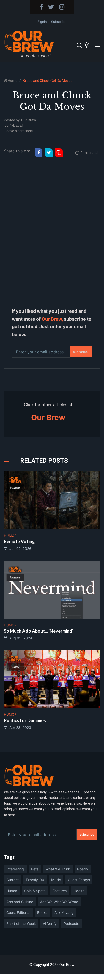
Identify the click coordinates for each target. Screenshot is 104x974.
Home (12, 81)
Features (60, 891)
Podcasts (71, 923)
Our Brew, (52, 319)
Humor (11, 891)
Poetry (82, 869)
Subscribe (59, 22)
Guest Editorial (18, 912)
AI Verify (50, 923)
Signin (42, 22)
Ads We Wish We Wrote (59, 901)
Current (12, 880)
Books (42, 912)
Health (79, 891)
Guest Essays (79, 880)
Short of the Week (21, 923)
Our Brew (28, 120)
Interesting (15, 869)
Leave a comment (19, 131)
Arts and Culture (19, 901)
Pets (34, 869)
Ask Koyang (64, 912)
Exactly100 (35, 880)
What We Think (57, 869)
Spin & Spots (34, 891)
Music (56, 880)
